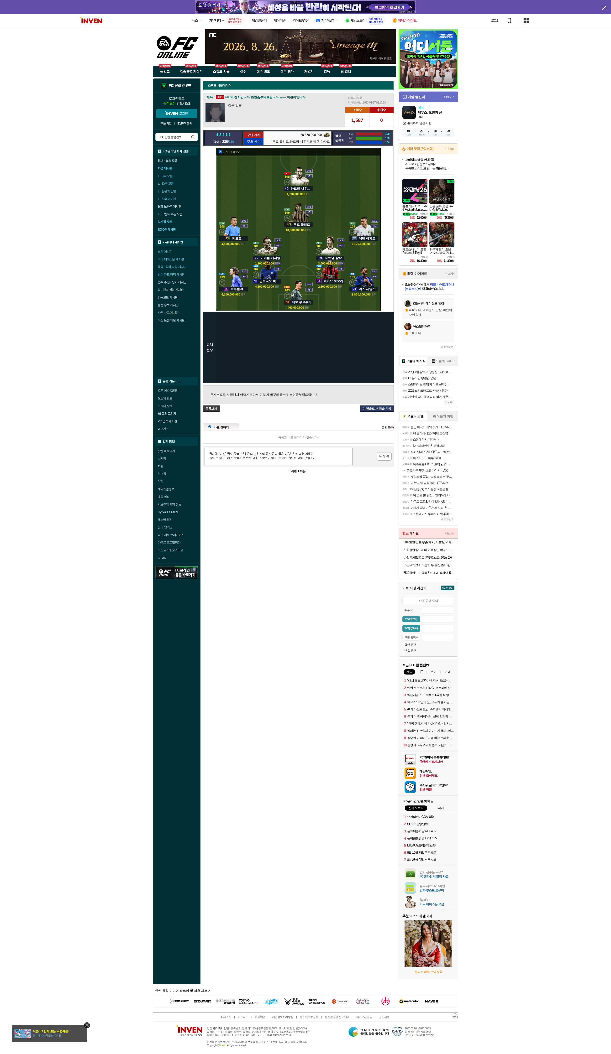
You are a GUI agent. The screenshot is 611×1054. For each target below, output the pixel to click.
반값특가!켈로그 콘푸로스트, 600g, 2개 (428, 557)
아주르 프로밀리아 (169, 543)
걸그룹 (162, 474)
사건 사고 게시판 (168, 313)
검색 (193, 137)
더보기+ (449, 96)
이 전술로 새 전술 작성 (377, 408)
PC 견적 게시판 (167, 421)
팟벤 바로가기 (166, 451)
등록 (384, 456)
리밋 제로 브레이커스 (171, 535)
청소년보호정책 (309, 1017)
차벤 (160, 466)
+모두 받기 (447, 588)
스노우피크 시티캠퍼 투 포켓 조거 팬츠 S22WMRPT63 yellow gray (429, 565)
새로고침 (446, 347)
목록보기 (211, 408)
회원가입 (166, 123)
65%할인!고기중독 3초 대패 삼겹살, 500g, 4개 (429, 573)
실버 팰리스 (165, 527)
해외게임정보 (166, 489)
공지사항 (384, 1017)
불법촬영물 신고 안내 (337, 1017)
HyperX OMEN (168, 512)
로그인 (495, 20)
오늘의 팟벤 (165, 406)
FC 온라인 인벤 (180, 85)
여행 (160, 481)
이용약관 (260, 1017)
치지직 (162, 459)
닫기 (87, 1025)
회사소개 (226, 1017)
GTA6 (162, 558)
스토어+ (449, 149)
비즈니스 (243, 1017)
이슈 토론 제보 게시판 (171, 320)
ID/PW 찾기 (184, 123)
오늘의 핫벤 (165, 398)
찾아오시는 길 (364, 1017)
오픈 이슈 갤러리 (168, 391)
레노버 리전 (165, 520)
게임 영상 (163, 497)
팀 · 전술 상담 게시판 (171, 290)
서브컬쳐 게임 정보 (169, 504)
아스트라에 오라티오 (170, 550)
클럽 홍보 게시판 (168, 305)
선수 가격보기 (232, 152)
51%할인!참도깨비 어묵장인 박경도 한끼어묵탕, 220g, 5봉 (429, 550)
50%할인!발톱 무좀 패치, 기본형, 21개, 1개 (429, 542)
